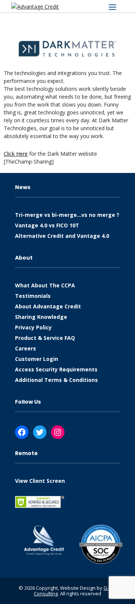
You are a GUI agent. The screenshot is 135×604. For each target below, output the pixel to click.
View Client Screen (40, 480)
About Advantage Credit (48, 306)
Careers (25, 348)
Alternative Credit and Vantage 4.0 (62, 235)
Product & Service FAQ (45, 337)
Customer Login (36, 358)
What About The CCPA (45, 285)
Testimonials (33, 295)
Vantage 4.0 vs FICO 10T (47, 225)
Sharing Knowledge (41, 316)
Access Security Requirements (56, 369)
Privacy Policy (33, 327)
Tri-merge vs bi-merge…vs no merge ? (67, 214)
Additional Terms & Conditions (56, 379)
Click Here (16, 153)
